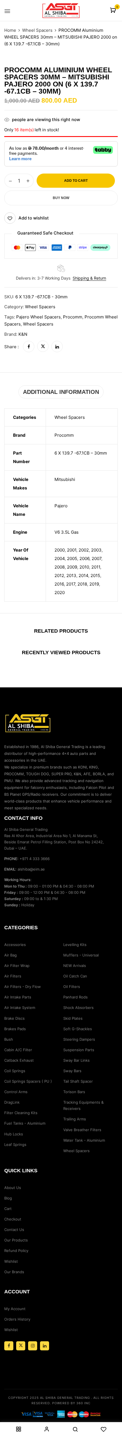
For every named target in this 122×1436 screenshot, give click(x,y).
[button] (114, 10)
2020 (59, 592)
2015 (95, 575)
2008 (59, 567)
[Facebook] (28, 346)
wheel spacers (38, 324)
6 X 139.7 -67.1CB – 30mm (80, 453)
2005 (72, 558)
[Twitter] (43, 346)
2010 (84, 567)
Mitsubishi (64, 479)
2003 (96, 550)
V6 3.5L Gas (66, 532)
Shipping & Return (89, 278)
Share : (11, 346)
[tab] (61, 391)
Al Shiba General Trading (65, 1398)
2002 (84, 550)
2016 (59, 584)
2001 (71, 550)
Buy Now (61, 198)
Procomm (72, 317)
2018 (82, 584)
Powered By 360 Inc (71, 1403)
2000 (59, 550)
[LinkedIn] (57, 346)
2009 (72, 567)
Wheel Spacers (37, 30)
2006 (84, 558)
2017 (70, 584)
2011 (95, 567)
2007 (96, 558)
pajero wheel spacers (38, 317)
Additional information (61, 392)
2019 (94, 584)
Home (10, 30)
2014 (83, 575)
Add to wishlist (33, 218)
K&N (22, 334)
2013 (71, 575)
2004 (59, 558)
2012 (59, 575)
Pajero (61, 505)
